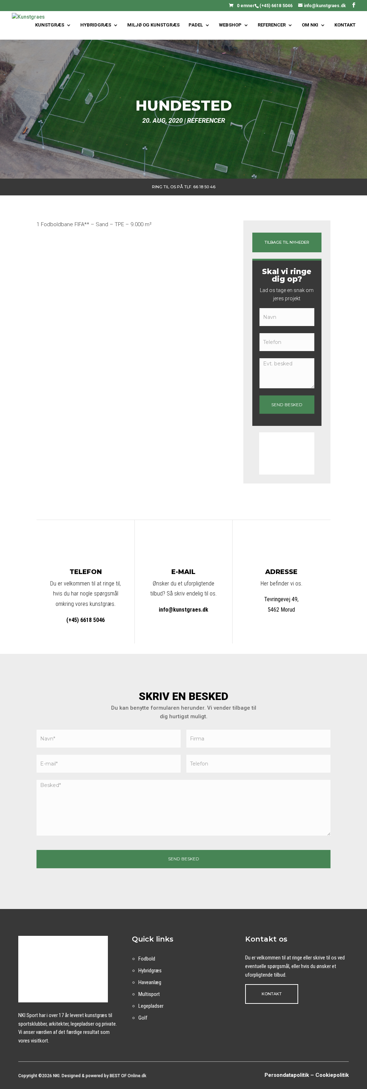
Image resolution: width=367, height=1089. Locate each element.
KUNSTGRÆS (49, 25)
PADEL (196, 25)
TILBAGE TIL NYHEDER (286, 242)
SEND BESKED (286, 404)
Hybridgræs (150, 970)
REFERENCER (272, 25)
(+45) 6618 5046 (275, 5)
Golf (142, 1018)
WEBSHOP (230, 25)
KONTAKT (345, 25)
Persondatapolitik (286, 1075)
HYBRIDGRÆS (95, 25)
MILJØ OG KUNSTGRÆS (153, 25)
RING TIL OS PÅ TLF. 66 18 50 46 (183, 186)
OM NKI (310, 25)
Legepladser (150, 1006)
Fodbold (146, 959)
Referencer (206, 120)
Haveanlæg (149, 982)
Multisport (149, 994)
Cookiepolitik (332, 1075)
